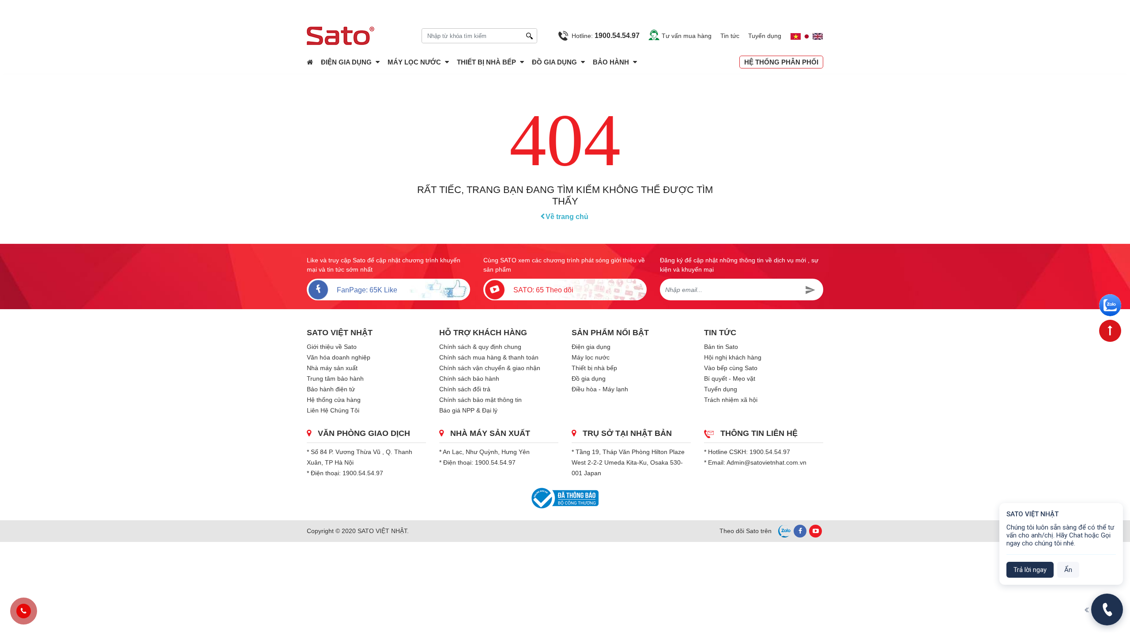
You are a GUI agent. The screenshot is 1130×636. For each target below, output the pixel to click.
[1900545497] (23, 611)
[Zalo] (1110, 305)
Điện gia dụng (346, 62)
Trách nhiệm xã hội (730, 399)
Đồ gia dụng (554, 62)
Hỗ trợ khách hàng (483, 332)
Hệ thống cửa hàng (334, 399)
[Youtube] (815, 531)
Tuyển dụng (764, 35)
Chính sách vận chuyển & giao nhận (489, 367)
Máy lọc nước (414, 62)
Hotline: (606, 35)
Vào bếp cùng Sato (730, 367)
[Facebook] (800, 531)
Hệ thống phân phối (781, 62)
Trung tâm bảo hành (335, 378)
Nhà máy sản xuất (332, 367)
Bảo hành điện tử (331, 389)
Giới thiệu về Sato (332, 346)
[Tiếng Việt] (791, 35)
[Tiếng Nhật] (806, 35)
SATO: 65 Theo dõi (543, 290)
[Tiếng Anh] (817, 35)
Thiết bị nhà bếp (486, 62)
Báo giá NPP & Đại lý (468, 410)
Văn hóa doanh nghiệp (338, 357)
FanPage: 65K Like (367, 290)
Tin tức (729, 35)
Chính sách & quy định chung (480, 346)
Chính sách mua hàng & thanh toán (489, 357)
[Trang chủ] (310, 62)
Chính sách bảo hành (469, 378)
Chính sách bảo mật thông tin (480, 399)
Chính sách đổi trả (464, 389)
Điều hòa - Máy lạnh (600, 389)
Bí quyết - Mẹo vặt (729, 378)
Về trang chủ (567, 216)
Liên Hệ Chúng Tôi (333, 410)
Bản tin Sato (721, 346)
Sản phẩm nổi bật (610, 332)
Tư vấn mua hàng (687, 35)
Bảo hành (612, 62)
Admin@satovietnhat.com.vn (766, 462)
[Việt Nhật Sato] (347, 35)
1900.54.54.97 (363, 473)
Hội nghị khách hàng (732, 357)
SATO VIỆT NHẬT (340, 332)
